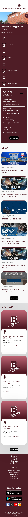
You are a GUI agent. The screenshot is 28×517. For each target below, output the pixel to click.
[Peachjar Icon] (19, 505)
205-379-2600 (14, 476)
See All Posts (14, 449)
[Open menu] (4, 6)
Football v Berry (9, 120)
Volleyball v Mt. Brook (11, 110)
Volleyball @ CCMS (10, 101)
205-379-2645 (14, 478)
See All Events (14, 138)
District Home (7, 8)
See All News (14, 298)
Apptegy (17, 515)
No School (7, 129)
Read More (15, 346)
